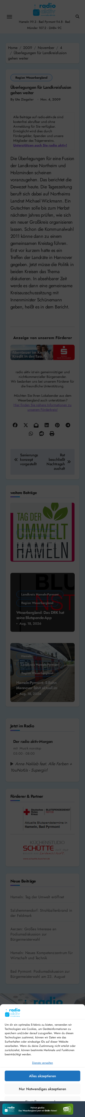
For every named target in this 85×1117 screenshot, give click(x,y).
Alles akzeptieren (42, 1076)
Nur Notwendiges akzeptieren (42, 1089)
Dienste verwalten (42, 1063)
